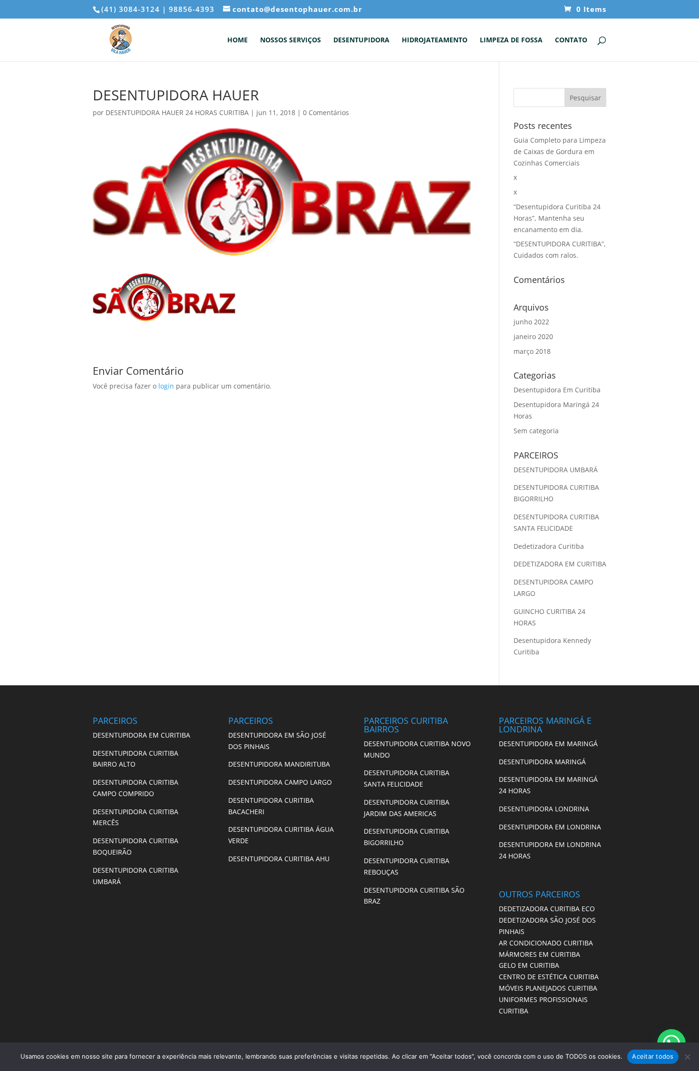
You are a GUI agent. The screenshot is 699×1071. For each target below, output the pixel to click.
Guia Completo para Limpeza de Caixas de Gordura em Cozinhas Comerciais (560, 151)
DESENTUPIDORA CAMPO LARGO (280, 782)
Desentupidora (361, 40)
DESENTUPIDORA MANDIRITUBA (279, 764)
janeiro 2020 (533, 336)
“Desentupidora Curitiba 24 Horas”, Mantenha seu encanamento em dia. (557, 218)
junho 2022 (531, 321)
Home (237, 40)
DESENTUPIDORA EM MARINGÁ (548, 743)
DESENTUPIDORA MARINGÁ (542, 761)
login (166, 385)
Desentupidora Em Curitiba (557, 389)
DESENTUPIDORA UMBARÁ (556, 469)
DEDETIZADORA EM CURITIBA (560, 563)
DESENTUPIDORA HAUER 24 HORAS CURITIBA (177, 112)
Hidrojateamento (434, 40)
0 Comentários (326, 112)
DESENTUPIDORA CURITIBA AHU (279, 858)
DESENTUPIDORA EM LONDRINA (550, 826)
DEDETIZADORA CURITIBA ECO (547, 908)
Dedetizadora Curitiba (549, 546)
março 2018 (532, 351)
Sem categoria (536, 430)
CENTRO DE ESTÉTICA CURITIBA (549, 976)
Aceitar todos (652, 1056)
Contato (571, 40)
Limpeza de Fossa (511, 40)
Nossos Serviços (290, 40)
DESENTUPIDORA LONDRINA (544, 808)
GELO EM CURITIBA (529, 965)
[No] (687, 1056)
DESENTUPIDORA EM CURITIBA (141, 735)
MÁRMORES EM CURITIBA (539, 954)
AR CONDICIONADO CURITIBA (546, 942)
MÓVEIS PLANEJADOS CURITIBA (548, 988)
